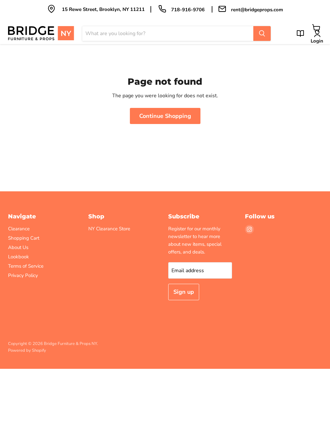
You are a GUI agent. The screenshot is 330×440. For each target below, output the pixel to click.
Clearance (19, 228)
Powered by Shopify (27, 350)
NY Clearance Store (109, 228)
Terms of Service (26, 266)
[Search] (262, 33)
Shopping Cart (23, 238)
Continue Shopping (165, 116)
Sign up (183, 292)
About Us (18, 247)
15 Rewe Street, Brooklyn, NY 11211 (103, 9)
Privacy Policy (23, 275)
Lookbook (18, 256)
